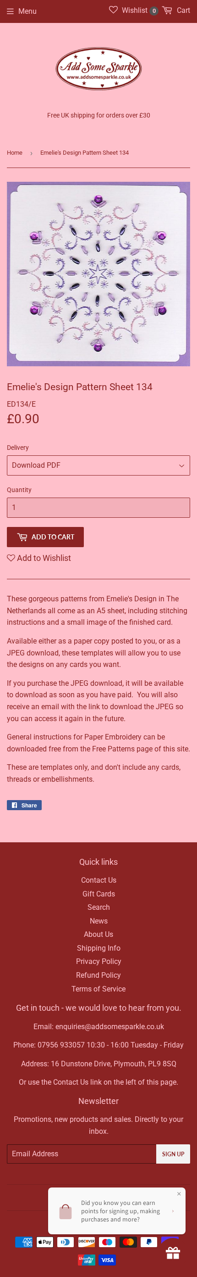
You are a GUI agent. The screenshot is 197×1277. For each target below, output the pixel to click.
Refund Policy (98, 975)
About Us (98, 934)
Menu (27, 11)
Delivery (18, 447)
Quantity (19, 489)
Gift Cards (98, 894)
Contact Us (98, 880)
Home (14, 152)
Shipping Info (98, 948)
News (99, 921)
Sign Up (173, 1154)
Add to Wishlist (43, 558)
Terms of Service (98, 989)
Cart (182, 10)
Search (99, 907)
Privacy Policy (98, 961)
